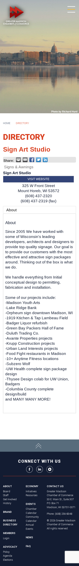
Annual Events (30, 526)
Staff (6, 495)
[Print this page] (18, 159)
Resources (31, 495)
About (11, 210)
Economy (32, 486)
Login (6, 538)
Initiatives (31, 491)
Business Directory (10, 522)
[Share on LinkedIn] (45, 159)
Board (6, 491)
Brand (7, 511)
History (7, 503)
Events (31, 503)
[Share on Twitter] (38, 159)
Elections (8, 559)
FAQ (28, 546)
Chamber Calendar (31, 510)
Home (6, 123)
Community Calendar (32, 518)
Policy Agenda (7, 553)
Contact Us (55, 486)
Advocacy (10, 546)
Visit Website (38, 179)
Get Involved (10, 499)
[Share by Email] (25, 159)
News (29, 537)
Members (9, 533)
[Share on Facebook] (31, 159)
